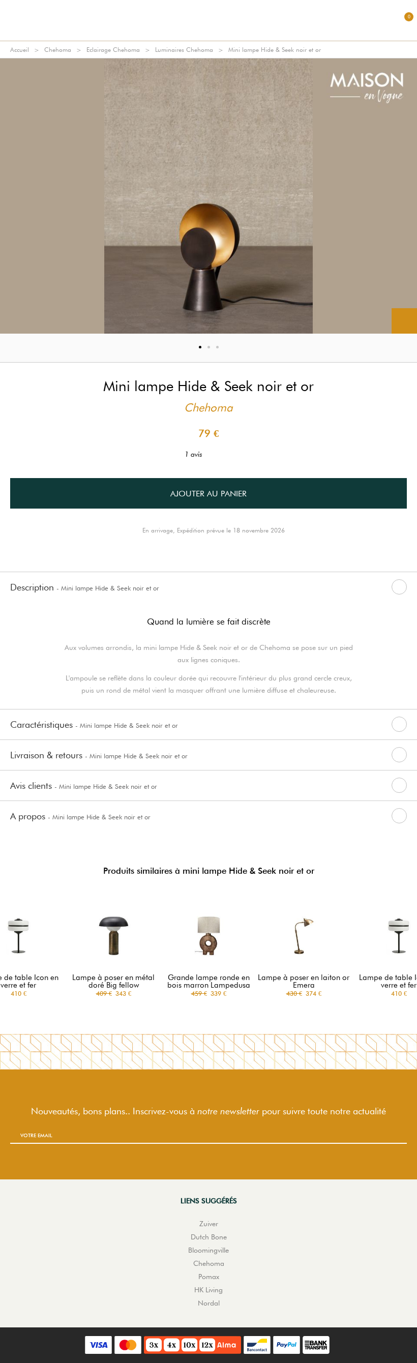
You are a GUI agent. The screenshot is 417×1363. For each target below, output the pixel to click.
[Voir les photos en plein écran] (404, 321)
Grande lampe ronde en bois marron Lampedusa (208, 981)
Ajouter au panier (208, 493)
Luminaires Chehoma (184, 49)
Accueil (19, 49)
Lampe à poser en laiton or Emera (303, 981)
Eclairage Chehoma (113, 49)
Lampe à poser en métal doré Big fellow (113, 981)
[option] (208, 196)
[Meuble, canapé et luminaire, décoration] (208, 20)
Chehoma (57, 49)
